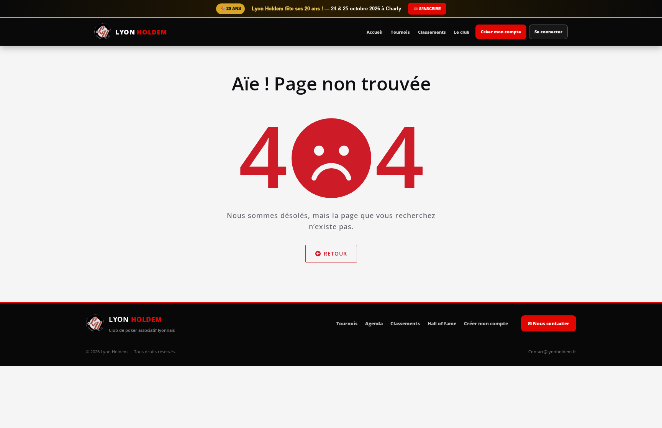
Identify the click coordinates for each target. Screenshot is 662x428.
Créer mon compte (501, 31)
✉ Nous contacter (548, 323)
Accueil (375, 32)
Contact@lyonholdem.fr (552, 351)
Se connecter (548, 31)
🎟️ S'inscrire (427, 9)
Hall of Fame (442, 323)
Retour (335, 253)
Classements (432, 32)
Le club (461, 32)
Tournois (400, 32)
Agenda (374, 323)
